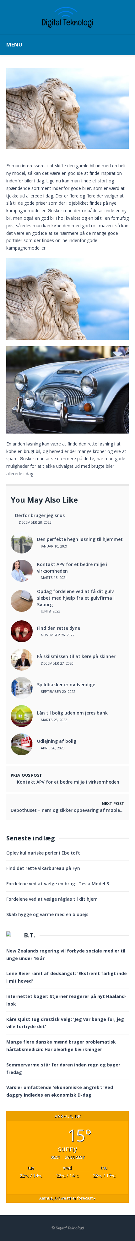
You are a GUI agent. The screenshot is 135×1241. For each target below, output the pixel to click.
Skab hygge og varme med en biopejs (47, 914)
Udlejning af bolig (56, 741)
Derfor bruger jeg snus (40, 515)
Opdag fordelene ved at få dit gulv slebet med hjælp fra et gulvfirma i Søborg (76, 597)
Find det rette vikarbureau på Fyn (43, 868)
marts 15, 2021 (53, 577)
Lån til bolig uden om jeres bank (72, 713)
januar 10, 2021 (54, 546)
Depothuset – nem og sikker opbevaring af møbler (66, 810)
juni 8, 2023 (50, 611)
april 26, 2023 (52, 748)
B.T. (29, 935)
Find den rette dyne (58, 628)
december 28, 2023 (34, 522)
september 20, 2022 (57, 691)
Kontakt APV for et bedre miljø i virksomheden (72, 567)
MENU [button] (14, 44)
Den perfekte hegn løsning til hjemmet (80, 539)
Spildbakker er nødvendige (66, 685)
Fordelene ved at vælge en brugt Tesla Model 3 (57, 884)
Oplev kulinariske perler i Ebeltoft (43, 853)
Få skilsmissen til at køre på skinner (76, 656)
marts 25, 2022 (53, 719)
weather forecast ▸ (67, 1198)
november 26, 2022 (57, 635)
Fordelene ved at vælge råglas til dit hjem (52, 899)
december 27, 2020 (56, 663)
